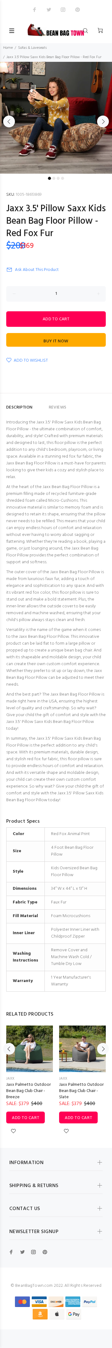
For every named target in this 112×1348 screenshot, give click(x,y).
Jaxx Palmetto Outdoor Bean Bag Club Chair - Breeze (28, 1091)
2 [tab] (53, 178)
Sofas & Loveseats (32, 48)
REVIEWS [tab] (58, 407)
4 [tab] (62, 178)
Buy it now (56, 341)
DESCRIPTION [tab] (19, 407)
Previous (9, 121)
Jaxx (10, 1079)
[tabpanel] (56, 118)
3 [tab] (58, 178)
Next (103, 121)
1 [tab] (49, 178)
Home (8, 48)
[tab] (41, 404)
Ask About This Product (37, 269)
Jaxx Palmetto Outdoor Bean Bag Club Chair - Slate (81, 1091)
